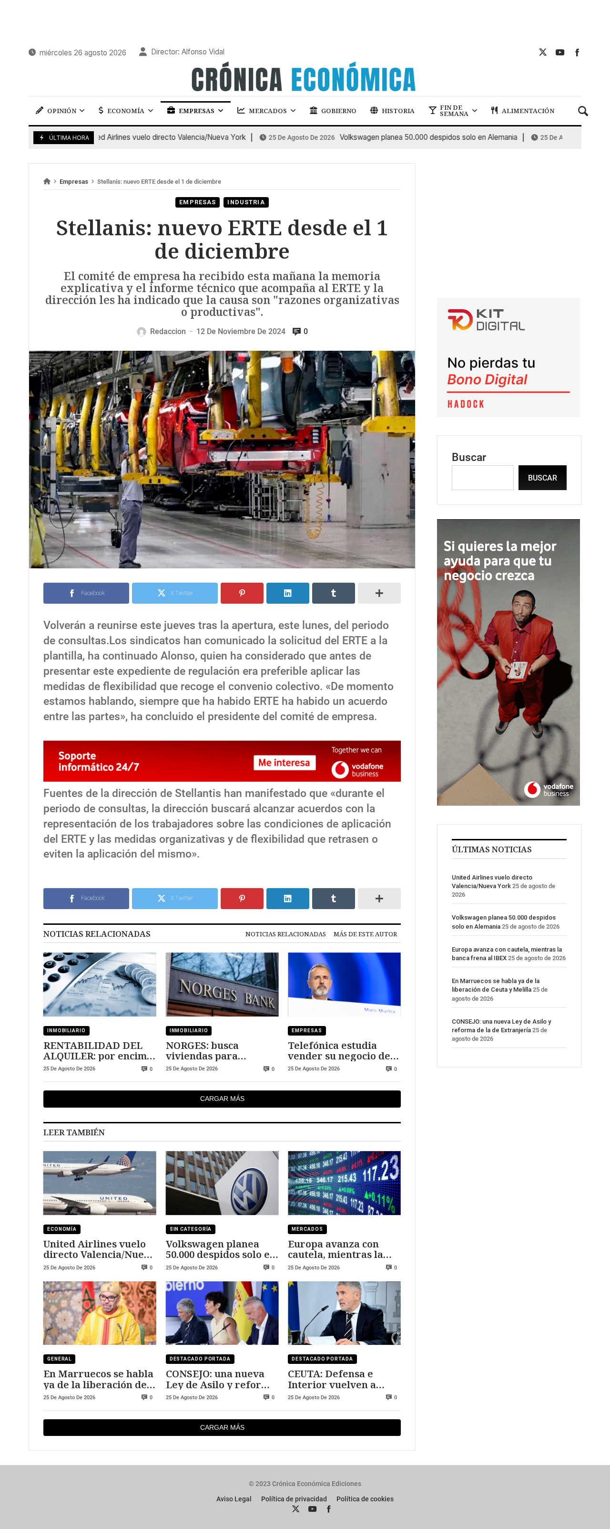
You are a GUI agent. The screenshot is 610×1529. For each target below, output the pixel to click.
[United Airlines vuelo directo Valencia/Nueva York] (99, 1183)
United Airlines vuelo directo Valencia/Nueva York (99, 1249)
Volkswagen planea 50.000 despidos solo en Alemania (374, 137)
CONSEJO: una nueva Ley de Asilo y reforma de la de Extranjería (221, 1379)
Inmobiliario (66, 1030)
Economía (62, 1229)
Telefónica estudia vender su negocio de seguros (339, 1050)
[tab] (286, 934)
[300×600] (508, 802)
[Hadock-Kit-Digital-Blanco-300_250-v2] (508, 413)
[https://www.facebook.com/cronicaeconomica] (577, 52)
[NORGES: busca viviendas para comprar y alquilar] (222, 984)
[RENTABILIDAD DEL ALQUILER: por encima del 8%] (99, 984)
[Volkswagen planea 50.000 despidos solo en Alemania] (222, 1183)
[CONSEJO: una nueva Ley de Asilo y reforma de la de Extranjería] (222, 1313)
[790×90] (222, 778)
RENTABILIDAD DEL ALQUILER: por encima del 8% (97, 1050)
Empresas (74, 181)
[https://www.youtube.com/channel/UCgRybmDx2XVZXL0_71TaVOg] (560, 52)
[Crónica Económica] (305, 78)
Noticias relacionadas (285, 934)
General (59, 1358)
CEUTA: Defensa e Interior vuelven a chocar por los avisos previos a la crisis (338, 1379)
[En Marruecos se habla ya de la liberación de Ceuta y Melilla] (99, 1313)
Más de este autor (365, 934)
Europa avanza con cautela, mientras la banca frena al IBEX (335, 1249)
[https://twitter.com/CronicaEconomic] (543, 52)
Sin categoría (191, 1229)
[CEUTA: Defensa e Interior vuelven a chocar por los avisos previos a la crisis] (344, 1313)
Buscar (469, 457)
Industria (245, 202)
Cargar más (222, 1098)
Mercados (307, 1229)
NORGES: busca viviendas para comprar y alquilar (211, 1050)
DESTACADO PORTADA (200, 1358)
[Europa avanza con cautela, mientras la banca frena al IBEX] (344, 1183)
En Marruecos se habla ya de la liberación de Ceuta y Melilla (98, 1379)
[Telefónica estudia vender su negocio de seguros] (344, 984)
